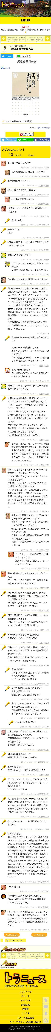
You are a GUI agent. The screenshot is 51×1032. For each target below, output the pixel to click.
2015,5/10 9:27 (43, 749)
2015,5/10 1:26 (44, 284)
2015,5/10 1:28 (44, 333)
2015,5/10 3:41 (44, 550)
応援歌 (25, 1009)
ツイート (8, 56)
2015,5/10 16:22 (43, 727)
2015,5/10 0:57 (43, 203)
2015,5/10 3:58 (43, 569)
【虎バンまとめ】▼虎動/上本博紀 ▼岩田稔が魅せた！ (35, 39)
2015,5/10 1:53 (44, 439)
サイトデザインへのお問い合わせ (25, 1022)
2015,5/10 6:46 (43, 611)
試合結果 (25, 1004)
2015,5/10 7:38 (43, 665)
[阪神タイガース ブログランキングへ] (26, 134)
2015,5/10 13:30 (43, 381)
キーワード (25, 1000)
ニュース (25, 996)
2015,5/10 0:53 (43, 195)
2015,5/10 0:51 (44, 185)
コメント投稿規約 (25, 1017)
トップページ (25, 991)
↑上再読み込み (12, 935)
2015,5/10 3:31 (44, 511)
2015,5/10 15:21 (43, 930)
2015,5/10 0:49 (43, 168)
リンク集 (25, 1013)
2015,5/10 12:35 (43, 275)
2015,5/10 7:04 (43, 630)
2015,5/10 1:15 (44, 237)
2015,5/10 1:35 (44, 393)
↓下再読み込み (39, 935)
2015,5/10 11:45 (43, 176)
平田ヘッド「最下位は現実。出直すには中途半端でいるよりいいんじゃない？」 (16, 40)
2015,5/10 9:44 (43, 718)
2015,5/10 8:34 (43, 365)
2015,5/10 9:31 (44, 775)
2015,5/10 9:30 (43, 762)
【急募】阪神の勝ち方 (43, 128)
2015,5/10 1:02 (44, 216)
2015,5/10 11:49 (43, 882)
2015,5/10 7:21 (44, 642)
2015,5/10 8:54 (43, 699)
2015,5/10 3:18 (44, 465)
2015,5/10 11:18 (43, 829)
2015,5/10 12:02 (43, 891)
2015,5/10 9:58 (43, 794)
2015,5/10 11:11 (43, 817)
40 (5, 67)
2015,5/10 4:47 (43, 588)
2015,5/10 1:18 (44, 259)
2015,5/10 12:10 (43, 907)
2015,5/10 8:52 (43, 684)
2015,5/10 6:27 (43, 225)
